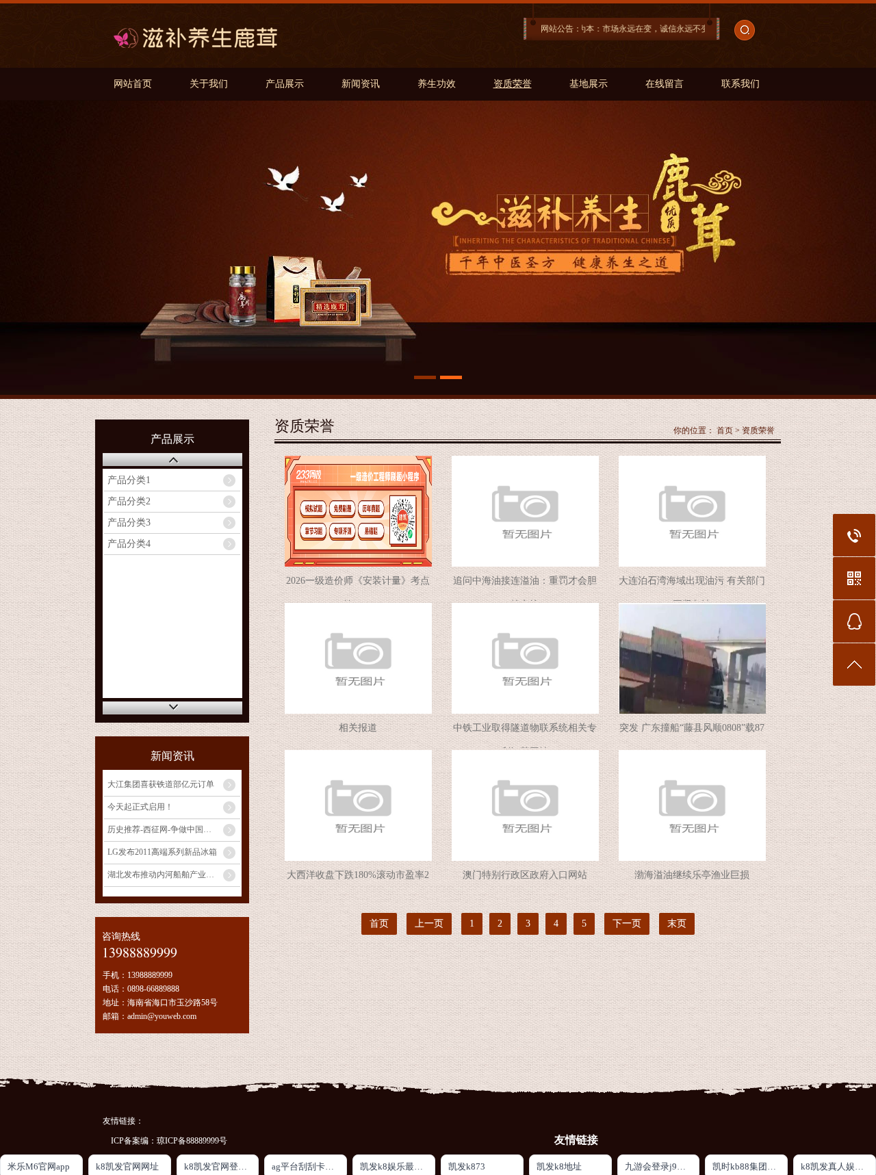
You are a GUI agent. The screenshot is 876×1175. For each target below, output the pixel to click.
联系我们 (740, 84)
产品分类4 (129, 544)
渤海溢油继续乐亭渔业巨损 (691, 875)
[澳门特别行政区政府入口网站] (525, 805)
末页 (676, 923)
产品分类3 (129, 522)
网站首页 (133, 84)
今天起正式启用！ (140, 807)
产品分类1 (129, 480)
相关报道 (358, 728)
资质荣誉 (512, 84)
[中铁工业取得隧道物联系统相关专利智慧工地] (525, 658)
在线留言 (664, 84)
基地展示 (588, 84)
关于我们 (209, 84)
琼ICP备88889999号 (192, 1141)
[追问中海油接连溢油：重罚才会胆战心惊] (525, 511)
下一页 (627, 923)
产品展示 (285, 84)
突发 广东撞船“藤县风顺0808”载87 (691, 728)
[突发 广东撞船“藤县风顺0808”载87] (692, 658)
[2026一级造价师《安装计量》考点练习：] (358, 511)
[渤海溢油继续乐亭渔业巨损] (692, 805)
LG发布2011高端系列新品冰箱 (162, 852)
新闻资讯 (361, 84)
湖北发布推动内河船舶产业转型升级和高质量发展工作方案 (173, 874)
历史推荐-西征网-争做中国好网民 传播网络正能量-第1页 (173, 829)
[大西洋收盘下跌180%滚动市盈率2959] (358, 805)
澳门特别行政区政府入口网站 (525, 875)
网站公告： (561, 29)
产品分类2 (129, 501)
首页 (725, 430)
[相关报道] (358, 658)
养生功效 (436, 84)
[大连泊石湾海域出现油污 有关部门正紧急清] (692, 511)
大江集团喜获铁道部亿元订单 (160, 784)
